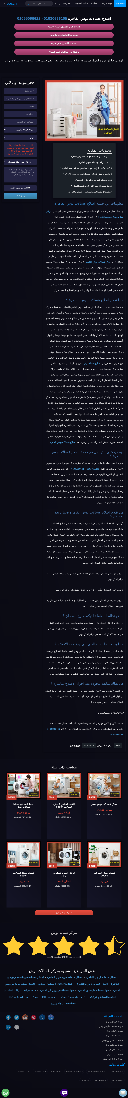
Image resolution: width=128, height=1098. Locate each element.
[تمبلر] (42, 1017)
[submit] (27, 3)
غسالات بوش (85, 1080)
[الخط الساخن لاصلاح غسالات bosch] (63, 785)
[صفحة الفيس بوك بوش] (8, 1017)
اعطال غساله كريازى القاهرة (92, 983)
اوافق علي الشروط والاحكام (19, 188)
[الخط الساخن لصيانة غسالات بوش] (23, 785)
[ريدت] (25, 1017)
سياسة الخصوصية (81, 3)
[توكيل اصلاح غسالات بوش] (63, 854)
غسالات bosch (56, 1071)
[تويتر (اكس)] (17, 1017)
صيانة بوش (120, 3)
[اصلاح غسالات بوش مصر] (104, 785)
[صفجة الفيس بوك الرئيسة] (17, 1027)
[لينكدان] (8, 1027)
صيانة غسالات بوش (100, 1080)
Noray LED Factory (44, 997)
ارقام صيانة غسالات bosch (74, 1071)
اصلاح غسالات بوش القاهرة (75, 203)
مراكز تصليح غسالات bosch (96, 1071)
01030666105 (55, 18)
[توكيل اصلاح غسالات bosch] (104, 854)
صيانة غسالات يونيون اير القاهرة (57, 990)
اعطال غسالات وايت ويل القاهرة (64, 977)
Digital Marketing (19, 997)
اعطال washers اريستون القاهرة (55, 983)
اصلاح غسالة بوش (92, 363)
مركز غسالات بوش (23, 1071)
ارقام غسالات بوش (117, 1080)
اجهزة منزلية (107, 3)
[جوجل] (51, 1017)
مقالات (94, 3)
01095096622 (28, 18)
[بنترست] (34, 1017)
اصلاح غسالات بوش (40, 1071)
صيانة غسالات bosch (116, 1071)
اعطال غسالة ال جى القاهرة (101, 977)
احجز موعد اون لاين (62, 3)
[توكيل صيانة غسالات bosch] (23, 854)
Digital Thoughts (68, 997)
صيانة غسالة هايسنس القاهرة (93, 990)
